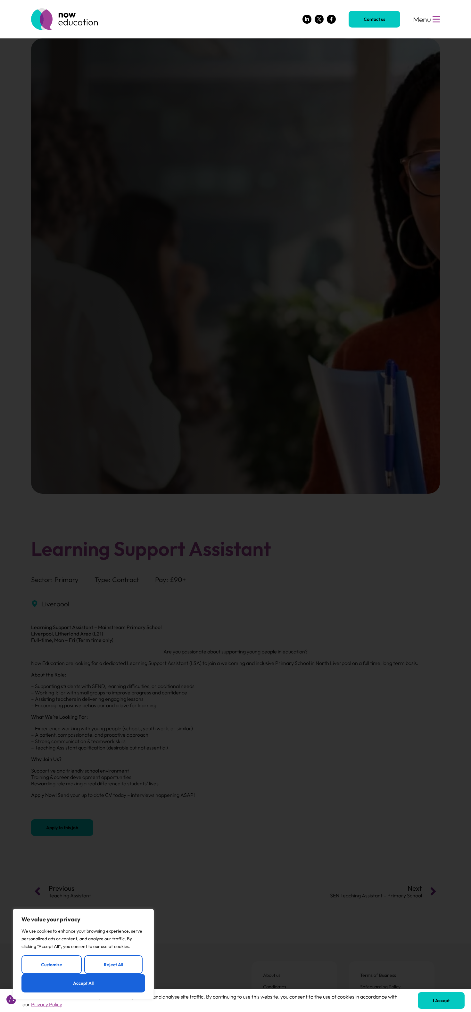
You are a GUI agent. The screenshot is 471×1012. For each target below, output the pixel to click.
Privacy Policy (46, 1004)
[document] (235, 506)
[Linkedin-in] (306, 19)
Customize (51, 964)
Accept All (83, 983)
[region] (83, 954)
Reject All (113, 964)
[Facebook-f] (331, 19)
